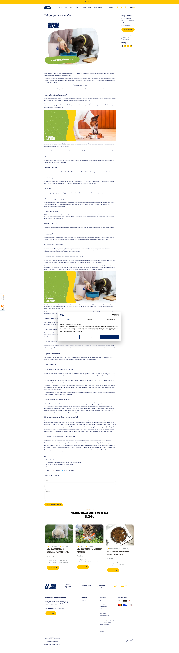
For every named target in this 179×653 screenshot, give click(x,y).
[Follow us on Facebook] (127, 640)
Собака (60, 7)
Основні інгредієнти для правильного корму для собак (59, 459)
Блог (71, 7)
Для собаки (84, 600)
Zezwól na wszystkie (109, 337)
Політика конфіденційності (105, 622)
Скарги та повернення (104, 615)
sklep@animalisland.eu (104, 587)
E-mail (72, 470)
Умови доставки (103, 613)
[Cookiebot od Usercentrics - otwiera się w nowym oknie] (113, 315)
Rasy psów (102, 629)
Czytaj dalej (52, 567)
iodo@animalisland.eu (53, 641)
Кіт (66, 7)
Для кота (83, 602)
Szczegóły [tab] (89, 319)
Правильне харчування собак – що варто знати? (57, 467)
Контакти (101, 600)
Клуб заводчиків (103, 608)
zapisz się (50, 613)
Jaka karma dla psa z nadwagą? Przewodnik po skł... (57, 552)
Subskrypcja (98, 7)
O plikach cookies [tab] (110, 319)
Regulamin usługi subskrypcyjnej (107, 620)
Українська (111, 7)
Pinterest (57, 470)
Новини (77, 7)
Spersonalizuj (88, 337)
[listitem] (122, 46)
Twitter (65, 470)
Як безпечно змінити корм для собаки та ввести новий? (59, 464)
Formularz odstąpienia (104, 624)
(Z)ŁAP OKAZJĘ (87, 7)
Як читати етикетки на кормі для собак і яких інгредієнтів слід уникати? (63, 462)
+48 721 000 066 (120, 586)
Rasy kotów (102, 631)
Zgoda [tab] (68, 319)
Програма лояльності (104, 602)
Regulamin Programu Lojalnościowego (104, 605)
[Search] (118, 7)
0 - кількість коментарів (126, 38)
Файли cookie (102, 626)
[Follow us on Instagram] (131, 640)
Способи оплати (103, 611)
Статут (101, 617)
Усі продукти (84, 605)
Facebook (48, 470)
